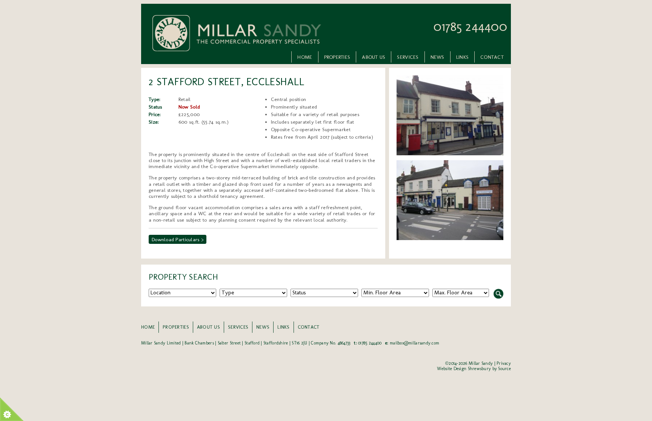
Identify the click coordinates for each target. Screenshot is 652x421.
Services (407, 57)
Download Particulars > (177, 239)
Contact (492, 57)
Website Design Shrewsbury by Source (474, 368)
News (437, 57)
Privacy (504, 363)
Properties (337, 57)
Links (462, 57)
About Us (373, 57)
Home (304, 57)
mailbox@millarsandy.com (414, 343)
